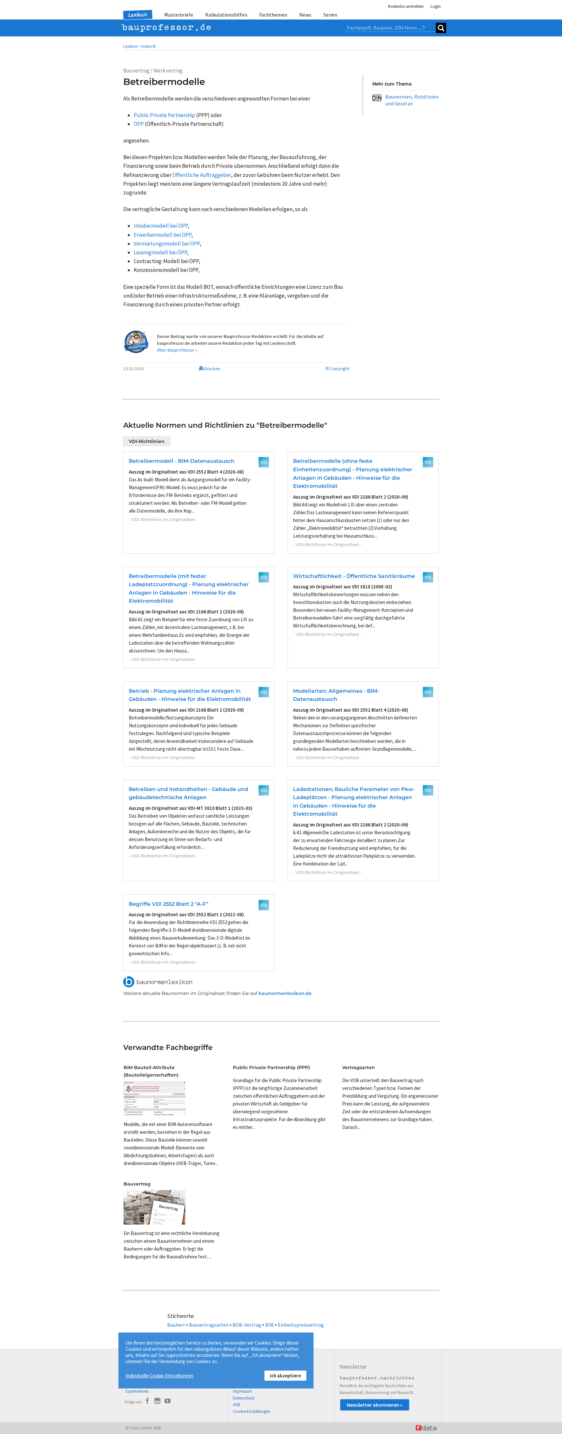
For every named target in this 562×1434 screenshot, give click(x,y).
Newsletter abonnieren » (375, 1404)
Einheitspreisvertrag (301, 1324)
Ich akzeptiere (285, 1376)
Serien (330, 14)
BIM (269, 1324)
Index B (148, 46)
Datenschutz (244, 1398)
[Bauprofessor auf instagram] (157, 1402)
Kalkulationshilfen (226, 14)
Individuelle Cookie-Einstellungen (159, 1376)
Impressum (242, 1391)
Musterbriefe (178, 14)
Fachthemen (273, 14)
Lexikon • (131, 46)
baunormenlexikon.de (285, 993)
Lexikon (137, 15)
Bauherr (176, 1324)
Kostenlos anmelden (406, 6)
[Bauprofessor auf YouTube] (167, 1402)
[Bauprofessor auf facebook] (147, 1402)
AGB (236, 1404)
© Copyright (337, 368)
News (305, 14)
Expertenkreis (137, 1391)
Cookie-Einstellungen (251, 1411)
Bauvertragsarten (209, 1324)
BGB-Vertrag (247, 1324)
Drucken (211, 368)
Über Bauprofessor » (177, 350)
